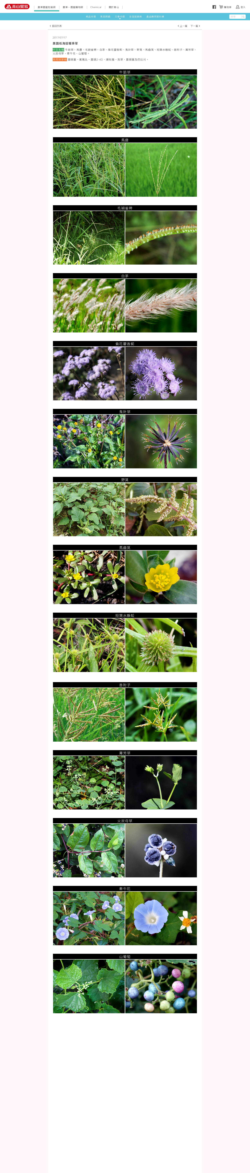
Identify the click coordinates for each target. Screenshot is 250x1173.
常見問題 (105, 16)
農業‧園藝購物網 (73, 7)
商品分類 (91, 16)
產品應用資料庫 (155, 16)
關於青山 (114, 7)
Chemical (96, 7)
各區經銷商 (135, 16)
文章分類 (120, 16)
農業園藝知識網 (47, 7)
